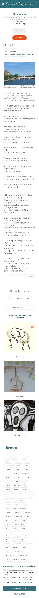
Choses (26, 469)
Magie (15, 528)
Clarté (7, 473)
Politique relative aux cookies (22, 582)
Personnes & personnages (19, 19)
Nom (14, 540)
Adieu (7, 458)
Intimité (8, 520)
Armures (8, 465)
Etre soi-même (10, 497)
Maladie (8, 532)
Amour (11, 298)
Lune (7, 528)
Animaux (8, 462)
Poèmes (22, 56)
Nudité (22, 540)
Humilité (27, 512)
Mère (7, 540)
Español (24, 17)
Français (11, 17)
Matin (25, 532)
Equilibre (8, 493)
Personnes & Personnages (12, 56)
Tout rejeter (19, 594)
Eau (24, 485)
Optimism (28, 543)
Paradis (15, 547)
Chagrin (8, 469)
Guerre (16, 504)
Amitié (15, 458)
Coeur (15, 473)
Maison (23, 528)
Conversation (26, 473)
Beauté (17, 465)
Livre (15, 524)
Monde (8, 536)
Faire (31, 497)
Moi (33, 54)
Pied (7, 559)
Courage (16, 477)
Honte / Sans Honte (19, 508)
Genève (8, 504)
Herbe (7, 508)
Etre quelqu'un (27, 493)
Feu (16, 501)
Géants (25, 504)
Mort (26, 536)
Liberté (8, 524)
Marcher (16, 532)
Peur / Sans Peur (10, 555)
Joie (24, 520)
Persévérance (17, 551)
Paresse (24, 547)
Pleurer (14, 559)
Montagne (17, 536)
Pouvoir (23, 559)
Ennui (24, 489)
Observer (8, 543)
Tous (5, 17)
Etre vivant (22, 497)
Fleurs (23, 501)
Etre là (17, 493)
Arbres (27, 462)
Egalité (8, 489)
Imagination (19, 516)
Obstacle (18, 543)
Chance (17, 469)
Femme (8, 501)
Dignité (8, 485)
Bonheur (26, 465)
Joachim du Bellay (25, 54)
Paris (28, 298)
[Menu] (36, 4)
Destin (24, 481)
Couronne (26, 477)
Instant (29, 516)
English (17, 17)
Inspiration (32, 17)
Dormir (16, 485)
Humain (8, 512)
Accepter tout (19, 588)
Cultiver (15, 481)
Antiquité (18, 462)
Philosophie (23, 555)
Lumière (23, 524)
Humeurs (20, 298)
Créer (7, 481)
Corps (7, 477)
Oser (7, 547)
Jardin (16, 520)
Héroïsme (8, 516)
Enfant (16, 489)
